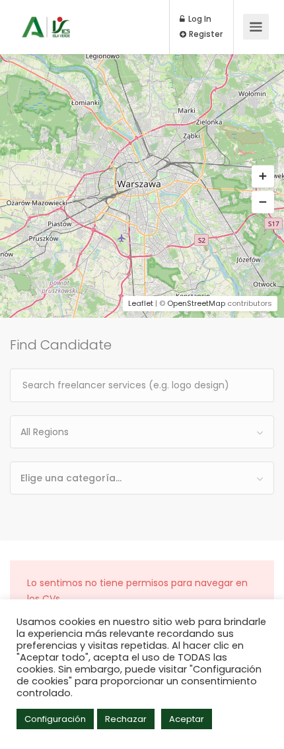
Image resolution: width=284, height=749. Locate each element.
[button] (263, 176)
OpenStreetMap (196, 303)
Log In (198, 19)
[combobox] (142, 431)
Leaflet (140, 303)
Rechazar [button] (126, 719)
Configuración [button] (55, 719)
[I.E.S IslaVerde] (46, 17)
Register (205, 34)
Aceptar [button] (186, 719)
